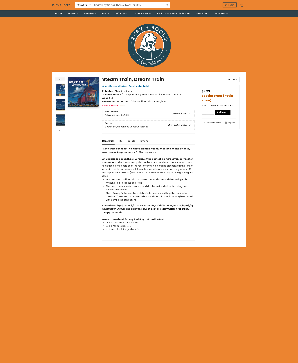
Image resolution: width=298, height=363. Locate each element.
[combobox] (84, 5)
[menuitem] (58, 13)
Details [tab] (131, 141)
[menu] (149, 13)
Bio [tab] (121, 141)
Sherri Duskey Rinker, (115, 86)
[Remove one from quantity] (204, 112)
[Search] (167, 5)
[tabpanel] (148, 194)
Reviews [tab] (144, 141)
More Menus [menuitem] (221, 13)
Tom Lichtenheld (139, 86)
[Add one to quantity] (212, 112)
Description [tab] (108, 141)
